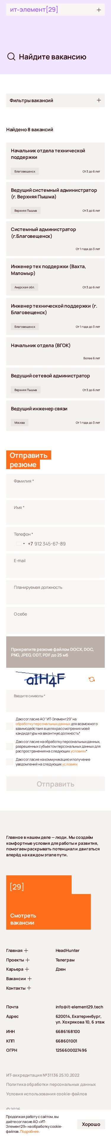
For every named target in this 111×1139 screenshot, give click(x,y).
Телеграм (65, 960)
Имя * (19, 507)
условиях (78, 751)
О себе (20, 614)
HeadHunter (68, 950)
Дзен (61, 969)
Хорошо (91, 1124)
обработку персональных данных (43, 724)
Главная (14, 950)
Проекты (15, 960)
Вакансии (16, 978)
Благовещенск (25, 171)
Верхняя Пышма (26, 210)
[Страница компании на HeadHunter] (39, 884)
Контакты (15, 988)
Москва (20, 422)
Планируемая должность (38, 587)
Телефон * (23, 534)
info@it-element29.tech (79, 1007)
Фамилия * (24, 481)
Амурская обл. (25, 287)
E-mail (19, 560)
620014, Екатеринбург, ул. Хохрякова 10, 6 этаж (80, 1019)
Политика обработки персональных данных (51, 1084)
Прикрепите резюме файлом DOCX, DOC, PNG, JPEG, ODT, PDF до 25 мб (52, 652)
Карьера (14, 969)
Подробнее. (30, 1131)
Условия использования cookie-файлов (46, 1094)
